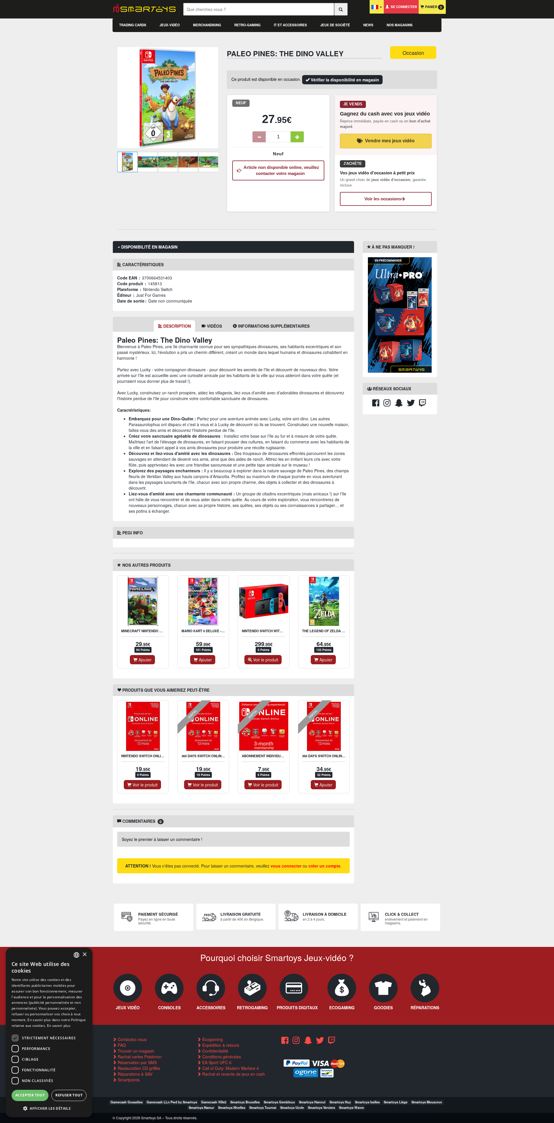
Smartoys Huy (340, 1102)
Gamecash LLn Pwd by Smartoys (172, 1102)
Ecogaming (212, 1039)
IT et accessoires (290, 25)
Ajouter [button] (144, 660)
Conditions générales (221, 1056)
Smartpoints (128, 1080)
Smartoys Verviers (321, 1107)
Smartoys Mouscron (426, 1102)
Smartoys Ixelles (367, 1102)
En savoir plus (58, 1025)
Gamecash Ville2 (213, 1102)
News (368, 25)
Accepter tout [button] (30, 1095)
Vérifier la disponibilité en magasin (344, 80)
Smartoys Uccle (292, 1107)
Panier (433, 7)
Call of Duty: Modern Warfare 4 (230, 1068)
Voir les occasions (382, 198)
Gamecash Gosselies (127, 1102)
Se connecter (403, 6)
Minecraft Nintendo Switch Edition (153, 630)
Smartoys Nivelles (231, 1107)
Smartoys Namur (201, 1107)
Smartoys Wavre (351, 1107)
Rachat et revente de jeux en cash (233, 1074)
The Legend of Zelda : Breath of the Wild (340, 630)
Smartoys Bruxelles (245, 1102)
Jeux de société (335, 25)
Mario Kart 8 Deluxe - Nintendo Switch (217, 630)
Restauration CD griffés (138, 1068)
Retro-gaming (247, 25)
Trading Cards (132, 25)
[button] (49, 1108)
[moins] (259, 136)
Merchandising (207, 25)
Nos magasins (400, 25)
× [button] (84, 954)
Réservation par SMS (137, 1062)
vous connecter (286, 866)
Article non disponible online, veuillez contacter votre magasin (280, 170)
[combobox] (76, 955)
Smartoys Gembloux (279, 1102)
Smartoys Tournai (262, 1107)
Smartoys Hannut (312, 1102)
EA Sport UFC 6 (216, 1062)
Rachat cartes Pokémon (139, 1056)
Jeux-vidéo (170, 25)
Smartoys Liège (395, 1102)
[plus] (297, 136)
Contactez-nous (132, 1039)
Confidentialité (214, 1051)
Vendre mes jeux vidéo (390, 140)
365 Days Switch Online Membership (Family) (342, 755)
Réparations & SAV (134, 1074)
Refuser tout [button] (69, 1095)
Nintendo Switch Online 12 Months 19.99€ (158, 755)
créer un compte (324, 866)
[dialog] (49, 1032)
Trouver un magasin (135, 1051)
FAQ (121, 1045)
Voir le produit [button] (265, 660)
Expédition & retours (220, 1045)
